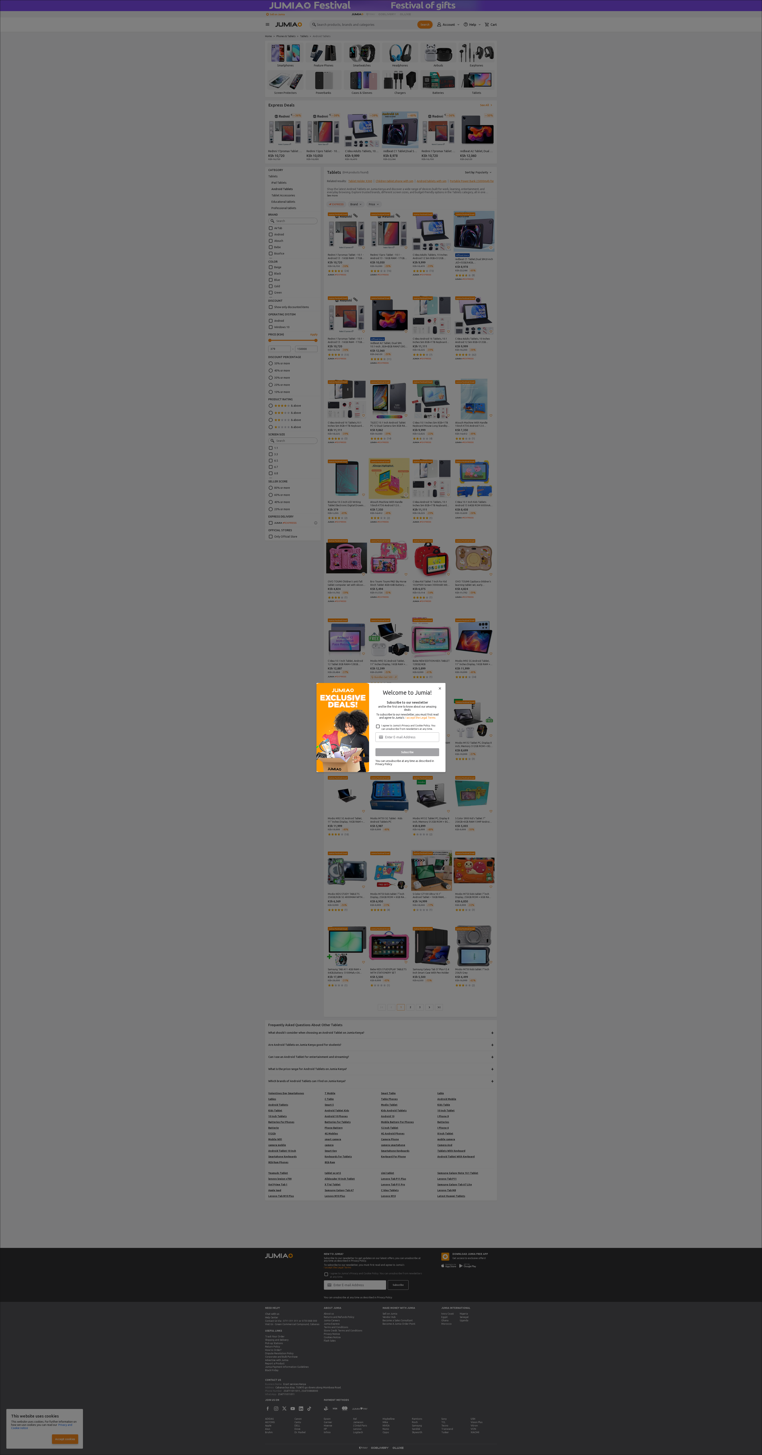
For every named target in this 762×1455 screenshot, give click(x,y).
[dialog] (381, 727)
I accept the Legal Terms (421, 717)
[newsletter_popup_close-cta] (440, 688)
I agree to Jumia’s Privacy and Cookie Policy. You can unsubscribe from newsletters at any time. (408, 727)
